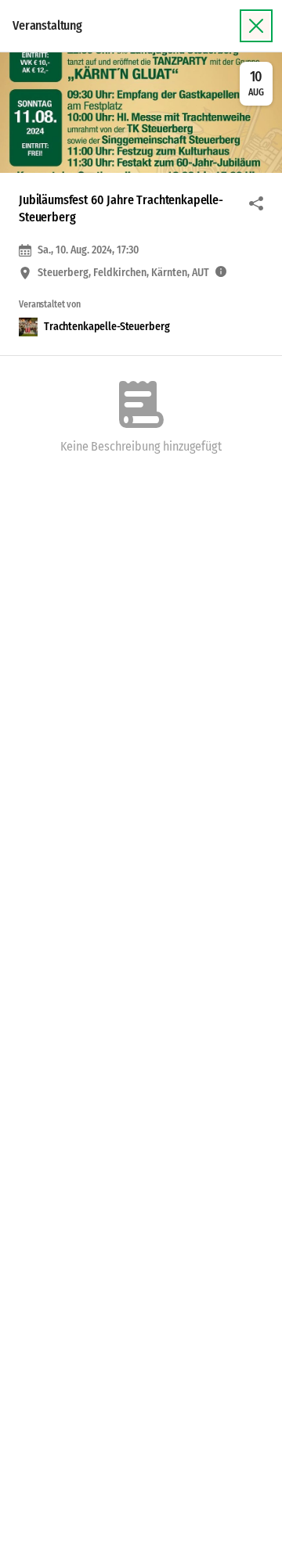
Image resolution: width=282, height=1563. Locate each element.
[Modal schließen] (256, 26)
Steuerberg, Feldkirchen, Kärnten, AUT (123, 273)
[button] (141, 112)
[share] (256, 203)
